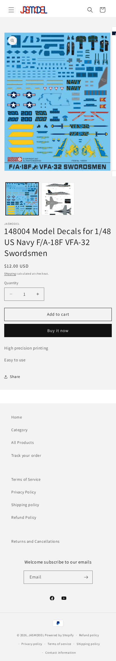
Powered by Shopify (59, 635)
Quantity (11, 283)
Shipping (10, 273)
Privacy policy (31, 644)
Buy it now (58, 330)
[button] (11, 10)
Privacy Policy (23, 492)
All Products (22, 442)
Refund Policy (23, 517)
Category (19, 429)
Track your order (26, 455)
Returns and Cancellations (35, 541)
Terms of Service (26, 479)
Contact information (60, 653)
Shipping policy (25, 504)
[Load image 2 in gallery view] (57, 199)
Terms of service (59, 644)
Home (16, 417)
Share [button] (15, 376)
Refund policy (89, 635)
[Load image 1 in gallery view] (22, 199)
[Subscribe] (86, 577)
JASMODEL (36, 635)
